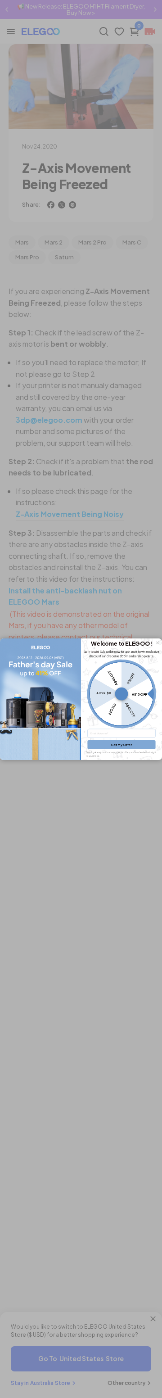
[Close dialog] (158, 643)
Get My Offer (121, 744)
